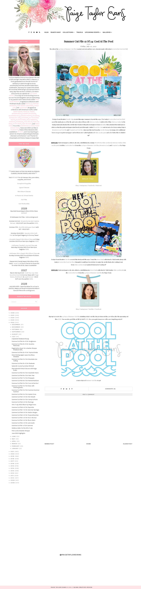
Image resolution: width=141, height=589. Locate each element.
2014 (13, 468)
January (15, 448)
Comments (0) (110, 388)
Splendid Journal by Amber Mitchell (23, 366)
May (14, 439)
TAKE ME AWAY (27, 124)
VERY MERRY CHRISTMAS (25, 106)
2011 (12, 475)
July (14, 336)
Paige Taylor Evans (58, 587)
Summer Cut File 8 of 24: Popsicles (23, 407)
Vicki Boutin (19, 277)
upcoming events (92, 32)
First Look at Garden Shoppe (21, 431)
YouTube (91, 309)
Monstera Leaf (104, 145)
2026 (13, 313)
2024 (13, 317)
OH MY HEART (17, 124)
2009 (13, 480)
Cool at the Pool (70, 145)
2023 (13, 320)
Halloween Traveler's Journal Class (23, 245)
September (16, 331)
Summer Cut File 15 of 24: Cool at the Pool (25, 383)
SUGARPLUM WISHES (29, 114)
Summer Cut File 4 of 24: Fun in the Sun (24, 417)
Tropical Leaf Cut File (75, 130)
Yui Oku (67, 259)
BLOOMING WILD (14, 116)
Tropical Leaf (116, 145)
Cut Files (24, 199)
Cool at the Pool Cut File (120, 49)
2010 (13, 478)
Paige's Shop (56, 32)
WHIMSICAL (19, 122)
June (14, 436)
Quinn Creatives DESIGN (83, 587)
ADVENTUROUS (17, 114)
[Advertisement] (24, 518)
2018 (13, 458)
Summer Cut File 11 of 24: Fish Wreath (23, 397)
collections (68, 32)
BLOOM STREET (21, 120)
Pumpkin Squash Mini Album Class (21, 239)
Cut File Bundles (24, 204)
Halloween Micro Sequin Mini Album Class (23, 253)
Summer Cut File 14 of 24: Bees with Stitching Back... (23, 386)
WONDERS (24, 118)
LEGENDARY (23, 108)
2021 (13, 451)
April (14, 441)
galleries (107, 32)
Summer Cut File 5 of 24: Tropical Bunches (25, 415)
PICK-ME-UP (28, 122)
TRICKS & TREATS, (29, 112)
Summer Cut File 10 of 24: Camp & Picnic (25, 399)
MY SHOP (20, 132)
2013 (13, 470)
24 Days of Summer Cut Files (67, 49)
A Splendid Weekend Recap (20, 339)
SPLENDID (98, 143)
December (16, 324)
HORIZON (12, 122)
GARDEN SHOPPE (26, 116)
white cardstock (107, 143)
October (16, 329)
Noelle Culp (69, 119)
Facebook (91, 185)
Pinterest (99, 185)
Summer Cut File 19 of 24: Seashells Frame (25, 373)
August (15, 334)
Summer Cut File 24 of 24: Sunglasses (24, 341)
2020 (13, 454)
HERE (59, 319)
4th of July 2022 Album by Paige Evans (24, 404)
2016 (13, 463)
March (15, 443)
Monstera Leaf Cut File (59, 130)
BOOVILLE (28, 104)
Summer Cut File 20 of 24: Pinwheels (23, 363)
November (16, 327)
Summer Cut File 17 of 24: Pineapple (23, 378)
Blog (77, 185)
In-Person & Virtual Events (24, 195)
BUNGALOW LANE (15, 118)
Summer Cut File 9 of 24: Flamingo (23, 402)
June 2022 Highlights (18, 433)
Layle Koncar (29, 277)
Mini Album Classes (24, 191)
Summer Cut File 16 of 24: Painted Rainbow (25, 380)
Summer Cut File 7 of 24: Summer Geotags (25, 410)
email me (17, 263)
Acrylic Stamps (104, 130)
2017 (13, 461)
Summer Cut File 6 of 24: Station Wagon (24, 412)
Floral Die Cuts (98, 127)
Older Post (127, 443)
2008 (13, 482)
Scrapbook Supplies (24, 183)
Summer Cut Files (91, 380)
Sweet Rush (100, 259)
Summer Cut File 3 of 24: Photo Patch (23, 420)
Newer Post (49, 443)
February (16, 446)
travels (79, 32)
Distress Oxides (94, 122)
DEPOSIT (24, 213)
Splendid (102, 124)
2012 (13, 473)
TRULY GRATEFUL (31, 120)
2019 (13, 456)
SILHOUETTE (14, 130)
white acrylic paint (100, 132)
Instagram (83, 185)
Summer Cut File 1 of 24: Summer (22, 425)
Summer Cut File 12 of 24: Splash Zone (24, 394)
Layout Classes (24, 187)
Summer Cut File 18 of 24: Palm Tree (23, 375)
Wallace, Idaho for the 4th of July (22, 428)
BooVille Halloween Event (27, 227)
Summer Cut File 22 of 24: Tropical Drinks (25, 352)
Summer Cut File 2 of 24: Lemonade (23, 423)
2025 (13, 315)
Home (88, 443)
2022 (13, 322)
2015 (13, 466)
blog (46, 32)
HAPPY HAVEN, (18, 112)
